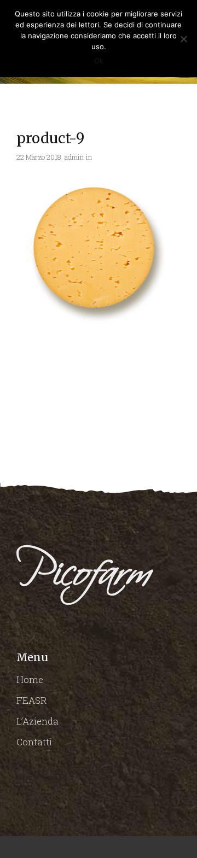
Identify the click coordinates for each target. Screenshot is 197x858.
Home (29, 679)
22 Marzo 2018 (38, 157)
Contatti (34, 742)
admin (74, 157)
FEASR (31, 700)
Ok (98, 60)
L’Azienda (37, 721)
